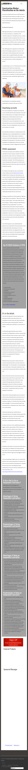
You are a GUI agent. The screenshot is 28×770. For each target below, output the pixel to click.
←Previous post (8, 745)
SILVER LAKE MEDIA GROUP (12, 758)
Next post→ (17, 745)
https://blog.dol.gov (10, 304)
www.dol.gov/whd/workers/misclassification (12, 471)
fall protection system (18, 173)
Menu (3, 763)
